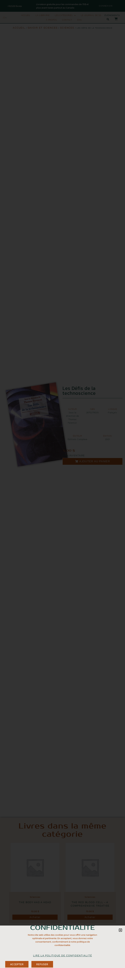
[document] (62, 484)
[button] (120, 930)
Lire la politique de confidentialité (62, 955)
